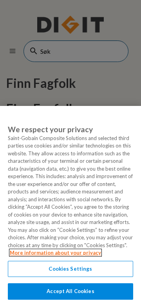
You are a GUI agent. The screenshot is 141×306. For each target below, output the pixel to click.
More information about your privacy (55, 253)
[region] (70, 206)
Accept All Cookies (70, 291)
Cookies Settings (70, 269)
